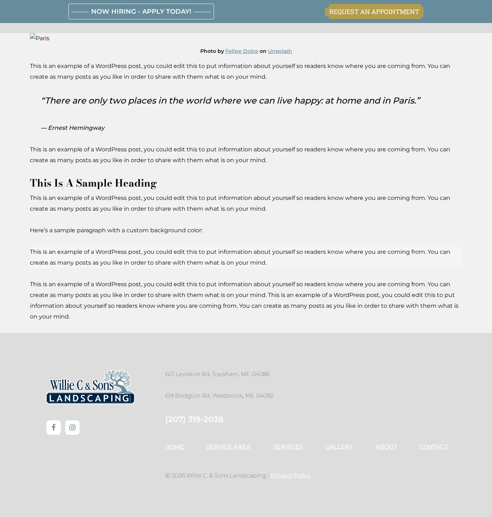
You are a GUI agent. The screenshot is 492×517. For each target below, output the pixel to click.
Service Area (228, 446)
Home (174, 446)
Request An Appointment (374, 11)
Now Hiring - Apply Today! (141, 11)
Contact (433, 446)
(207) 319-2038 (194, 419)
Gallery (339, 446)
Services (288, 446)
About (386, 446)
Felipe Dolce (241, 51)
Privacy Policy (290, 475)
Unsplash (280, 51)
